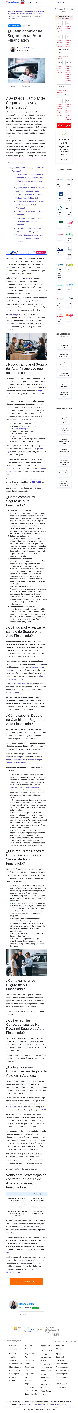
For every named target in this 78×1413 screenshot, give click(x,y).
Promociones (61, 1380)
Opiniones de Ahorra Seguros (28, 1328)
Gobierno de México (22, 684)
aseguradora (11, 267)
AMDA (8, 1253)
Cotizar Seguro (59, 4)
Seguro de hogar (29, 1382)
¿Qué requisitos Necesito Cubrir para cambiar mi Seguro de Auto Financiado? (30, 204)
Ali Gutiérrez (28, 48)
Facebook (23, 1314)
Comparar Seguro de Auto (64, 10)
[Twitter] (59, 1341)
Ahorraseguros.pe (62, 1374)
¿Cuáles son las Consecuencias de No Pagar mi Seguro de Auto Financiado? (29, 221)
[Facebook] (55, 1341)
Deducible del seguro (20, 429)
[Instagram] (63, 1341)
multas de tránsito (13, 693)
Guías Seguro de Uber (45, 1386)
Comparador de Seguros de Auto (46, 1365)
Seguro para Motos (29, 1362)
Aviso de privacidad (59, 1404)
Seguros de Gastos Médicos (31, 1389)
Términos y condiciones (33, 1404)
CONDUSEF (29, 278)
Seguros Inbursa (15, 1364)
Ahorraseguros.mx (13, 1272)
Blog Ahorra (60, 1360)
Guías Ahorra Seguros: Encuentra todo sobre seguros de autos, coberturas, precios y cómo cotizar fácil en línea (26, 13)
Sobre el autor (27, 1304)
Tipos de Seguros (33, 2)
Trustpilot (27, 1331)
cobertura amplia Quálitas (16, 760)
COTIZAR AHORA (25, 1281)
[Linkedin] (71, 1341)
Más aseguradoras (64, 408)
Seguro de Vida (31, 1394)
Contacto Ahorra (62, 1364)
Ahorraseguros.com (62, 1377)
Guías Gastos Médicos (45, 1392)
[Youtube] (75, 1341)
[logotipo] (13, 1341)
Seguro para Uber (29, 1368)
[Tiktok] (67, 1341)
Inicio (9, 11)
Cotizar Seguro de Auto (46, 1359)
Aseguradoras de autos (64, 170)
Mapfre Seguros (15, 1367)
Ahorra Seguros (15, 315)
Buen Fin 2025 (61, 1387)
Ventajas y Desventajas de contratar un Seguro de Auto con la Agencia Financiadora (29, 238)
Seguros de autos (17, 11)
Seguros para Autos (30, 1355)
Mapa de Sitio (45, 1346)
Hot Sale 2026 (61, 1384)
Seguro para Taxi (29, 1375)
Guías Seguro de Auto (45, 1372)
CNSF (43, 1110)
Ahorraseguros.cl (62, 1367)
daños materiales (32, 787)
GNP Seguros (14, 1354)
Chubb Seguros (15, 1370)
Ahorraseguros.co (62, 1370)
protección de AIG (22, 763)
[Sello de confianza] (54, 1334)
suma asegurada (30, 426)
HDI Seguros (14, 1374)
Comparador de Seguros (46, 1352)
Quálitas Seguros (12, 1358)
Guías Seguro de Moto (45, 1379)
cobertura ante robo (17, 787)
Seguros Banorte (12, 1378)
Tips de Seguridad (60, 1355)
